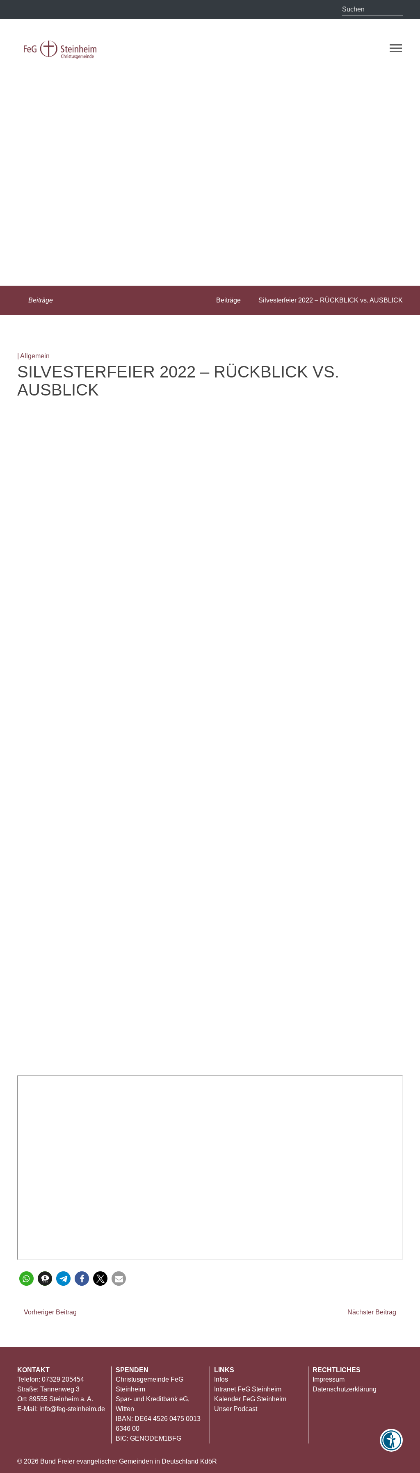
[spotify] (107, 9)
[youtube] (75, 10)
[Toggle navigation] (396, 48)
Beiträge (40, 300)
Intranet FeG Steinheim (247, 1389)
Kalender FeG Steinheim (250, 1399)
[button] (26, 1278)
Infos (221, 1379)
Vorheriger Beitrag (49, 1312)
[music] (58, 9)
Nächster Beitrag (372, 1312)
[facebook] (91, 10)
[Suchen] (396, 9)
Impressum (329, 1379)
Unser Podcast (235, 1408)
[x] (41, 9)
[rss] (24, 10)
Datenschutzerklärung (345, 1389)
